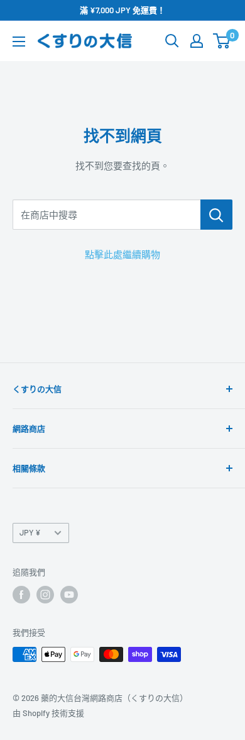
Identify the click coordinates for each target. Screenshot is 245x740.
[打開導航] (19, 41)
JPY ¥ (30, 532)
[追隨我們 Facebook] (21, 594)
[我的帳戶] (196, 41)
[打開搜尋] (172, 41)
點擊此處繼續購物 (122, 254)
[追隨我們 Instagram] (45, 594)
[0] (222, 40)
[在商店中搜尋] (216, 214)
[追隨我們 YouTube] (69, 594)
